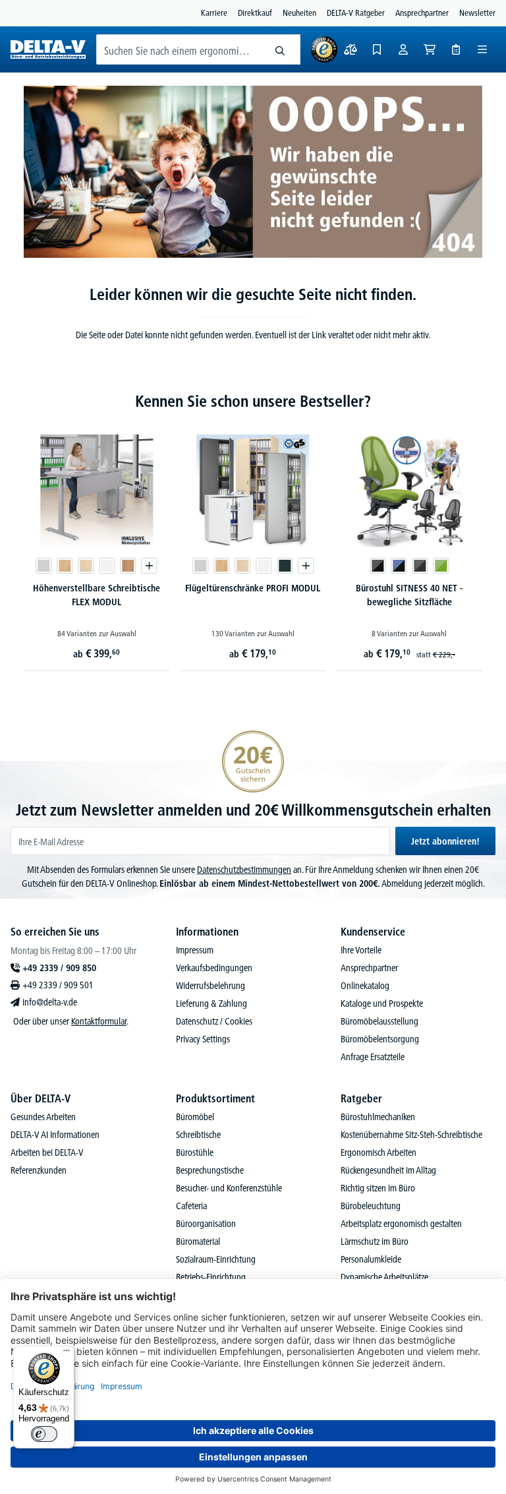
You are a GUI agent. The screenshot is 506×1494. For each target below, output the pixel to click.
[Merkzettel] (377, 49)
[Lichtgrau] (44, 566)
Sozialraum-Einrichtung (216, 1259)
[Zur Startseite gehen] (48, 49)
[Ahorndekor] (86, 566)
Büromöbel (195, 1116)
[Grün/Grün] (441, 566)
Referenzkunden (39, 1170)
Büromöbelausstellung (379, 1021)
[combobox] (178, 49)
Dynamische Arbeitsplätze (384, 1277)
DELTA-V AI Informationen (55, 1134)
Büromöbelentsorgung (380, 1039)
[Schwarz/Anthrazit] (420, 566)
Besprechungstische (210, 1170)
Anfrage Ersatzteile (373, 1056)
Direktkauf (255, 12)
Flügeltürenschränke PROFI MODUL (252, 588)
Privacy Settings (203, 1039)
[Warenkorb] (429, 49)
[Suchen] (280, 49)
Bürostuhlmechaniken (378, 1116)
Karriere (214, 12)
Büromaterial (198, 1241)
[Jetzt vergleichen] (350, 49)
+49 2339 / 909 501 (58, 985)
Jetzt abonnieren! (445, 841)
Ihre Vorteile (361, 950)
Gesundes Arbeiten (43, 1116)
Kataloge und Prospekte (382, 1003)
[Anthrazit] (285, 566)
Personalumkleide (371, 1259)
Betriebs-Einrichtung (211, 1277)
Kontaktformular (98, 1021)
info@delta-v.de (49, 1002)
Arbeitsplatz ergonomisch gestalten (401, 1223)
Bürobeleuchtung (371, 1205)
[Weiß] (107, 566)
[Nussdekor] (128, 566)
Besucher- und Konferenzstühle (229, 1188)
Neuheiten (299, 12)
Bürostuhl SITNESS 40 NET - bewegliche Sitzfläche (409, 595)
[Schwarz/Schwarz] (377, 566)
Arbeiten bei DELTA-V (47, 1152)
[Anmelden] (403, 49)
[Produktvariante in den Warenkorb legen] (149, 566)
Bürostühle (194, 1152)
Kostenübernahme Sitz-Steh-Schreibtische (411, 1134)
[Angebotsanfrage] (456, 49)
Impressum (194, 950)
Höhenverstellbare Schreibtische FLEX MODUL (96, 595)
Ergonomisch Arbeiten (378, 1152)
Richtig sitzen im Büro (378, 1188)
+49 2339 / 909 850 (59, 967)
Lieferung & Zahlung (211, 1003)
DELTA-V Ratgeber (356, 12)
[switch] (44, 1434)
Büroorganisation (206, 1223)
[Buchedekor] (65, 566)
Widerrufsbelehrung (210, 985)
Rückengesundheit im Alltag (388, 1170)
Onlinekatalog (365, 985)
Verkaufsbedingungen (214, 967)
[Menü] (482, 49)
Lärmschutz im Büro (374, 1241)
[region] (253, 545)
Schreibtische (198, 1134)
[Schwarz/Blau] (399, 566)
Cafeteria (191, 1205)
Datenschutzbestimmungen (244, 870)
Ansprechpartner (422, 12)
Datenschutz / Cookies (214, 1021)
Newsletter (477, 12)
